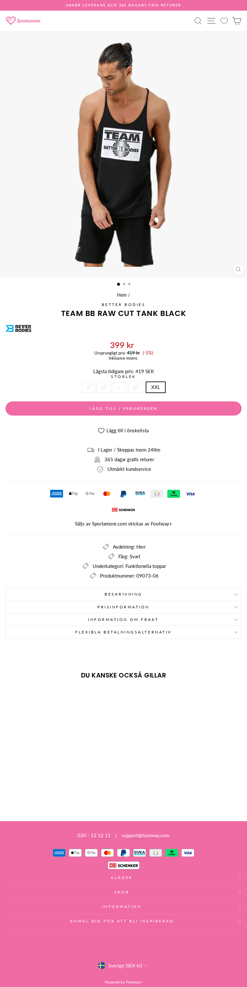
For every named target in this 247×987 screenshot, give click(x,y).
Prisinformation (123, 607)
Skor (121, 892)
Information (122, 906)
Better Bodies (124, 304)
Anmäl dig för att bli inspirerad (122, 921)
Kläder (122, 877)
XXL (155, 387)
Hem (122, 295)
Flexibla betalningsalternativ (123, 632)
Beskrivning (123, 594)
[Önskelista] (224, 21)
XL (136, 387)
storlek (123, 376)
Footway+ (161, 523)
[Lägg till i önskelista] (13, 696)
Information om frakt (123, 619)
